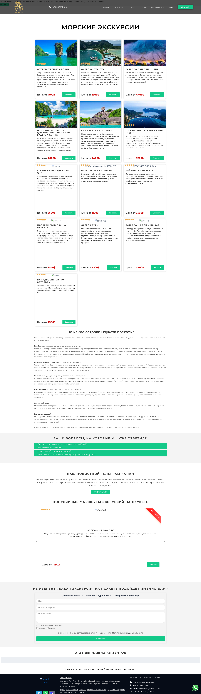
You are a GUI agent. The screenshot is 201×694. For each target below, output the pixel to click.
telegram (42, 628)
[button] (36, 542)
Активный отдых (109, 684)
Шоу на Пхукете (67, 686)
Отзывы (143, 7)
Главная (105, 7)
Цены (133, 7)
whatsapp (53, 628)
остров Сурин (90, 225)
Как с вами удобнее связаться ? (50, 625)
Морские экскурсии (111, 681)
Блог (171, 7)
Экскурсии (118, 7)
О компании (156, 7)
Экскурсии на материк (71, 684)
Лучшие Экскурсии (116, 690)
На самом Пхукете (91, 684)
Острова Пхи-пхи (68, 681)
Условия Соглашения (96, 690)
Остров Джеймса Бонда (89, 681)
